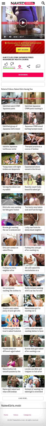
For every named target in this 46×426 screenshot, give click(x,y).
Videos (15, 415)
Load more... (23, 398)
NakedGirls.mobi (23, 3)
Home (6, 415)
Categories (27, 415)
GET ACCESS (23, 50)
